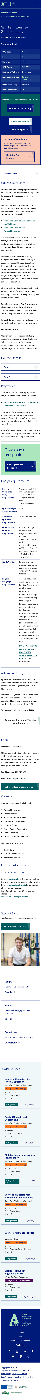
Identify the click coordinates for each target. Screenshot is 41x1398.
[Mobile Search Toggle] (28, 4)
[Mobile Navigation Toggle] (36, 4)
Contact (20, 1332)
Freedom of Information (23, 1377)
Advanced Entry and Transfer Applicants (20, 721)
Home (3, 12)
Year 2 (6, 377)
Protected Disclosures (9, 1380)
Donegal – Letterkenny (26, 78)
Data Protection (7, 1377)
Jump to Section (10, 173)
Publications (20, 1345)
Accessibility (5, 1373)
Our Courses (12, 12)
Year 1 (6, 367)
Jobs (20, 1336)
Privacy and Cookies (19, 1373)
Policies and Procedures (20, 1340)
